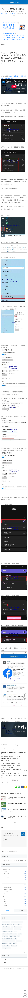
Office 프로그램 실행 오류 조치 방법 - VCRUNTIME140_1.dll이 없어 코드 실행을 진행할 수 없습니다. (11, 758)
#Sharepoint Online (6, 948)
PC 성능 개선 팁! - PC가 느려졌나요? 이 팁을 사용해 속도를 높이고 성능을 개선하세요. (10, 775)
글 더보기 (14, 822)
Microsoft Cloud (14, 869)
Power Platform (15, 877)
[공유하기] (8, 748)
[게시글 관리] (12, 748)
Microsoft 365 (15, 873)
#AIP (18, 936)
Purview (15, 875)
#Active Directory (17, 929)
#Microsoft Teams (6, 926)
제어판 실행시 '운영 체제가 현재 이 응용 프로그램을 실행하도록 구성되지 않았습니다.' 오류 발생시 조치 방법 (11, 765)
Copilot (15, 871)
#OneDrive (9, 924)
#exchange (20, 926)
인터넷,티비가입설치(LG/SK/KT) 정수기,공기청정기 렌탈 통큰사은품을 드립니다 (9, 27)
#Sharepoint (4, 943)
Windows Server (15, 887)
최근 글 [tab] (7, 910)
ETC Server (15, 891)
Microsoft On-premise (7, 752)
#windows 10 (14, 945)
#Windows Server (12, 936)
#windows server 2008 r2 (7, 929)
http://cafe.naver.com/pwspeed (10, 22)
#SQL (15, 931)
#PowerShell (5, 936)
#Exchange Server (6, 922)
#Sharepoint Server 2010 (7, 931)
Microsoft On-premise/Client (8, 13)
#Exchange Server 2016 (7, 933)
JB (15, 899)
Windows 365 (15, 880)
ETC (14, 896)
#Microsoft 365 (19, 941)
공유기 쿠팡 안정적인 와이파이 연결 (13, 35)
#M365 (20, 933)
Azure (15, 882)
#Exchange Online (6, 945)
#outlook (15, 933)
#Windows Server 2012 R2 (16, 922)
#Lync (15, 926)
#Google (4, 924)
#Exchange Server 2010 (7, 938)
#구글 (14, 924)
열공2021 (18, 13)
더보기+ (25, 952)
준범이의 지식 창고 (14, 2)
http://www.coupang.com (8, 33)
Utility (15, 903)
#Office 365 (19, 924)
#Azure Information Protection (8, 941)
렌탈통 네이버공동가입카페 (9, 25)
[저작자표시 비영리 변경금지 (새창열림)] (25, 746)
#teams (10, 943)
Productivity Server (15, 889)
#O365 (15, 938)
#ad (11, 926)
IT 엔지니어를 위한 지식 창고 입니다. (11, 836)
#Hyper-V (15, 943)
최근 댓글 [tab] (21, 910)
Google (15, 905)
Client (15, 752)
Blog (15, 901)
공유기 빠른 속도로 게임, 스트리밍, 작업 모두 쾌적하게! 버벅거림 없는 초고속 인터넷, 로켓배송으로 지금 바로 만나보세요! (14, 38)
